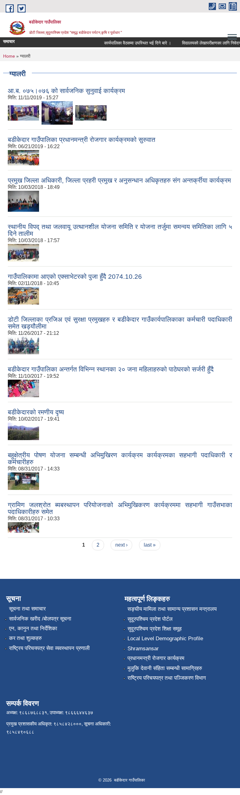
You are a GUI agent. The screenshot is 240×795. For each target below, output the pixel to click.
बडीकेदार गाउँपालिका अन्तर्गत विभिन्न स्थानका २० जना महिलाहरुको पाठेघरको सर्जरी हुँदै (111, 369)
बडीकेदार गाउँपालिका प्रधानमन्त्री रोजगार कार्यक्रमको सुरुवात (81, 139)
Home (9, 56)
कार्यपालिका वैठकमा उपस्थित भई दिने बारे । (133, 42)
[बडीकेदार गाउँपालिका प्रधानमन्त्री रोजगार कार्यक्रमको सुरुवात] (23, 157)
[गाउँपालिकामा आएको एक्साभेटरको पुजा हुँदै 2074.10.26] (23, 295)
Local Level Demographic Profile (165, 639)
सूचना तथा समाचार (27, 609)
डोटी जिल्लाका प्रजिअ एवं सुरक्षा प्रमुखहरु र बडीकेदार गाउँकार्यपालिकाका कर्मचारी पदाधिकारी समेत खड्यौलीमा (120, 323)
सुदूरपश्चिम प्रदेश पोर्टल (150, 619)
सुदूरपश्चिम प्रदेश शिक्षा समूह (155, 629)
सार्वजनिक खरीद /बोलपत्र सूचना (40, 619)
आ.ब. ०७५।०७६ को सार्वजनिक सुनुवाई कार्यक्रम (66, 90)
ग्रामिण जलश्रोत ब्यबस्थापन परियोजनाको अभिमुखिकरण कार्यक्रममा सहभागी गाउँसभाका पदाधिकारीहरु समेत (120, 508)
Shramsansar (143, 649)
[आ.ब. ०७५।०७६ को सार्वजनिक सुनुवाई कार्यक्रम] (23, 112)
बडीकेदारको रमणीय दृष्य (36, 412)
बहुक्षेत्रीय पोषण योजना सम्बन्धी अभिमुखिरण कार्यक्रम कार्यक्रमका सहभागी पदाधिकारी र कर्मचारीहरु (120, 458)
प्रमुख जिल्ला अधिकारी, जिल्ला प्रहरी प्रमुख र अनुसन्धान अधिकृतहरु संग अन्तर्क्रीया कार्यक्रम (119, 180)
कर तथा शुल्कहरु (25, 638)
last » (150, 545)
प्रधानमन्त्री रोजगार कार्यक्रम (156, 658)
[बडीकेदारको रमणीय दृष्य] (23, 431)
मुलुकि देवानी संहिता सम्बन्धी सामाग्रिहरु (165, 668)
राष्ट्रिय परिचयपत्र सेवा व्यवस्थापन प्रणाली (49, 648)
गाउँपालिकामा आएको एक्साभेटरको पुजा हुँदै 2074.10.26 (75, 276)
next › (121, 545)
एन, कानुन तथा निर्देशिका (33, 628)
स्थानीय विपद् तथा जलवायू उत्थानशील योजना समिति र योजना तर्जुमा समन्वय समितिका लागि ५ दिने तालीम (120, 230)
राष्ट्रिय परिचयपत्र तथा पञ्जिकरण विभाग (167, 678)
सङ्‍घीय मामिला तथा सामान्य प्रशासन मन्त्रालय (172, 609)
